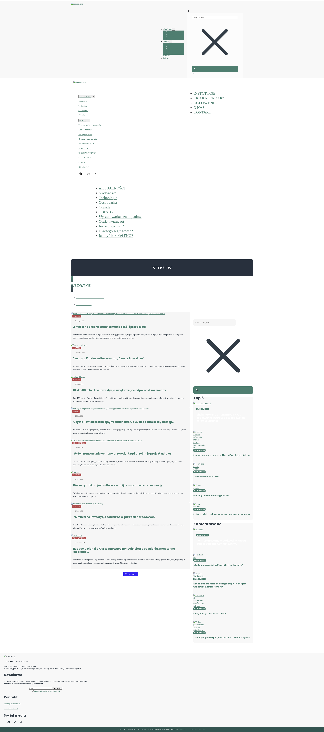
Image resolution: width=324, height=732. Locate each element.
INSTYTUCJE (84, 148)
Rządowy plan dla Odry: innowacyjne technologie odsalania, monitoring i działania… (124, 550)
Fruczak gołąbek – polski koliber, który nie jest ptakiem (221, 455)
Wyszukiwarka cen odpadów (90, 125)
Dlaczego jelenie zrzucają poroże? (211, 495)
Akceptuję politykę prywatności (47, 691)
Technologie (83, 106)
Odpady (81, 115)
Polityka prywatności (199, 729)
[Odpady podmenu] (170, 41)
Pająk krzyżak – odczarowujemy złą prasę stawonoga (221, 514)
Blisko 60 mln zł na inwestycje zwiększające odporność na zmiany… (120, 390)
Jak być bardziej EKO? (87, 144)
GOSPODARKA (79, 443)
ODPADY (82, 120)
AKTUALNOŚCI (85, 97)
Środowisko (83, 101)
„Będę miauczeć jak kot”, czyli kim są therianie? (218, 565)
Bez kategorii (199, 560)
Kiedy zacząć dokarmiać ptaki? (209, 613)
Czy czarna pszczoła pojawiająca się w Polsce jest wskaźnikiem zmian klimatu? (219, 585)
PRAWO (76, 411)
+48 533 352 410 (11, 708)
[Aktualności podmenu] (173, 29)
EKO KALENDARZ (87, 153)
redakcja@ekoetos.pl (12, 704)
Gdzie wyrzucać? (85, 130)
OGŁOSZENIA (85, 158)
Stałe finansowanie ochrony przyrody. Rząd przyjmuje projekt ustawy (122, 454)
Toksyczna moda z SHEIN (206, 476)
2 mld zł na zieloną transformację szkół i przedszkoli (109, 327)
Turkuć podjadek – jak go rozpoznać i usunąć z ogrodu (221, 637)
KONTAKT (83, 167)
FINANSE (76, 316)
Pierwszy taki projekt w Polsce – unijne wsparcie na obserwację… (119, 485)
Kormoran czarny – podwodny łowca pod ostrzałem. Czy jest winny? (221, 542)
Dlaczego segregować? (87, 139)
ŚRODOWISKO (202, 409)
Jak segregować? (85, 134)
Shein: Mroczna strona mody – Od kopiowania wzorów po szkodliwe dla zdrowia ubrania (221, 418)
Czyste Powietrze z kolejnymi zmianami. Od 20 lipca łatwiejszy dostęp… (123, 422)
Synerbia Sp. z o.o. (185, 729)
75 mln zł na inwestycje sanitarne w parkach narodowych (114, 517)
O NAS (81, 162)
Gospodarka (83, 110)
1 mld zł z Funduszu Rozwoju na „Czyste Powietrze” (108, 358)
